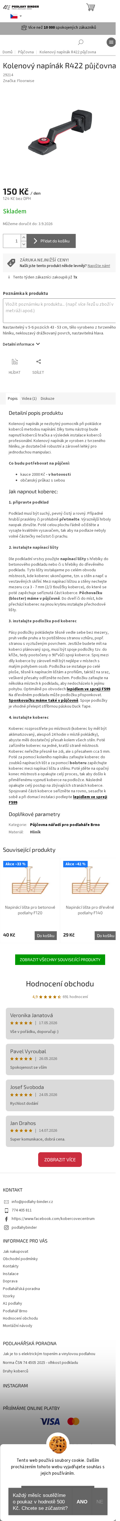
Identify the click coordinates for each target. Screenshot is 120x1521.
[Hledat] (81, 42)
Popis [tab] (13, 399)
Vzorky (9, 1296)
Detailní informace (18, 344)
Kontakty (11, 1266)
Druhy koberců (15, 1371)
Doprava (10, 1281)
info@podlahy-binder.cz (32, 1202)
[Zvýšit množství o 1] (24, 237)
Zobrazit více (60, 1159)
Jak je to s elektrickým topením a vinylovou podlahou (49, 1354)
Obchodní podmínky (20, 1259)
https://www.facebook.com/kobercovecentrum (53, 1219)
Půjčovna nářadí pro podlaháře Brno (65, 825)
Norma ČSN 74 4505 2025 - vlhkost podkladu (40, 1363)
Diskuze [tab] (47, 399)
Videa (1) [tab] (29, 399)
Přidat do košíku (55, 240)
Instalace (11, 1274)
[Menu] (111, 42)
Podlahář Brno (15, 1311)
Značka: (18, 81)
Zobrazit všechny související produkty (60, 959)
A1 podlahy (12, 1303)
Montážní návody (17, 1326)
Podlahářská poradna (21, 1289)
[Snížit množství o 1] (24, 244)
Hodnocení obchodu (60, 983)
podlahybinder (24, 1228)
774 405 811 (22, 1210)
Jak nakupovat (15, 1252)
